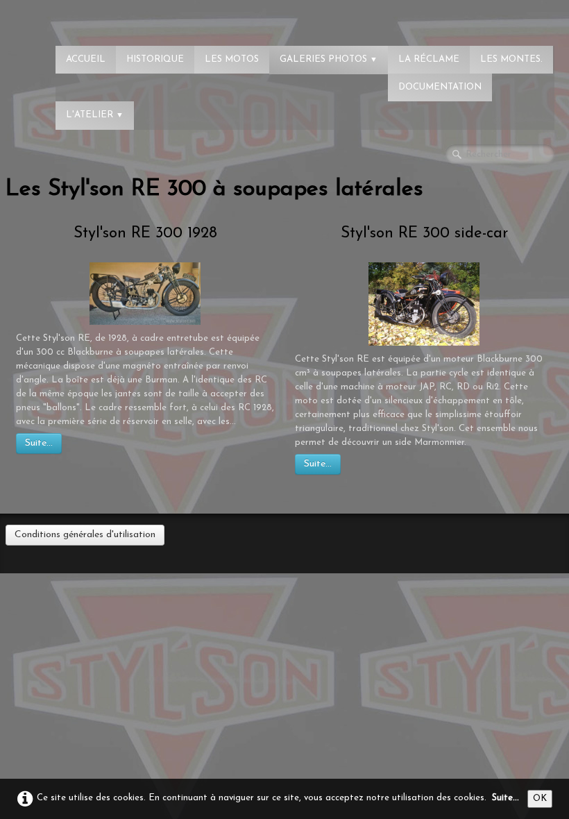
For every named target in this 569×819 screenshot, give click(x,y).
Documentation (440, 87)
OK (540, 798)
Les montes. (511, 59)
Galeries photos (328, 59)
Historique (155, 59)
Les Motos (232, 59)
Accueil (85, 59)
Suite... (39, 443)
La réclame (428, 59)
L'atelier (95, 114)
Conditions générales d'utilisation (85, 535)
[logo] (66, 17)
